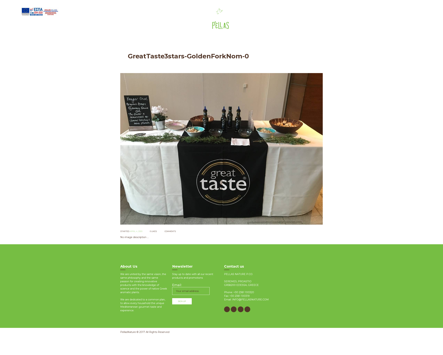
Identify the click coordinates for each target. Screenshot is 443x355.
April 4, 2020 (136, 231)
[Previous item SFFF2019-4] (171, 149)
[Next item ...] (272, 149)
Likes (153, 231)
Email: (177, 285)
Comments (170, 231)
